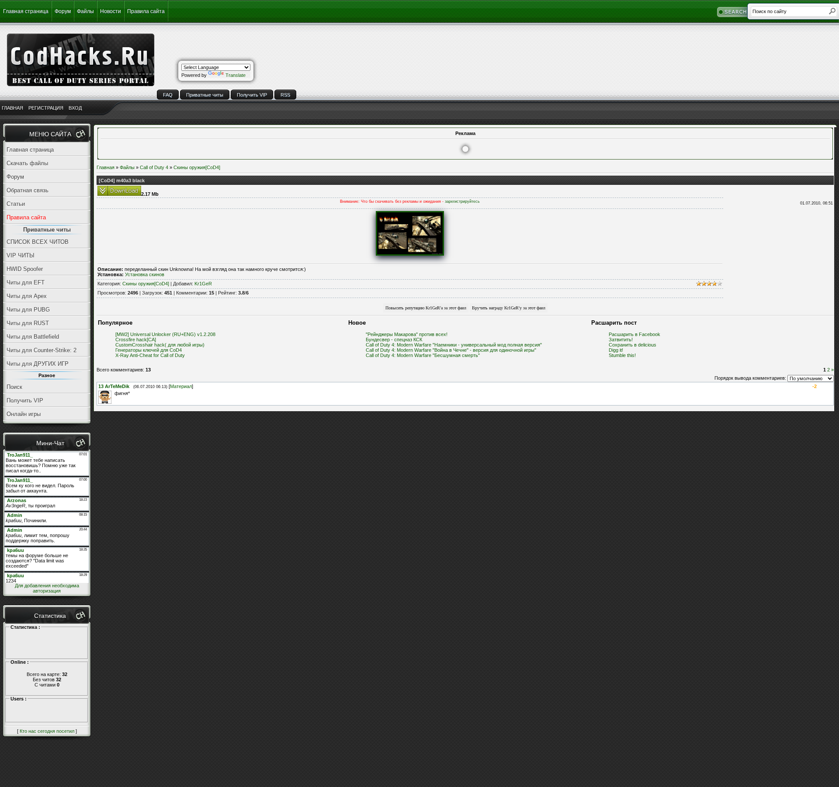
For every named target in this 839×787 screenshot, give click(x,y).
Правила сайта (146, 11)
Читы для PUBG (28, 309)
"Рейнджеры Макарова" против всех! (406, 334)
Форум (63, 11)
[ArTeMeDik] (113, 393)
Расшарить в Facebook (634, 334)
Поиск (14, 387)
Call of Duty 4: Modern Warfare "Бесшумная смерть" (423, 355)
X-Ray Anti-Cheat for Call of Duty (150, 355)
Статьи (16, 204)
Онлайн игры (24, 414)
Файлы (85, 11)
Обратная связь (28, 190)
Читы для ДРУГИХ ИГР (38, 364)
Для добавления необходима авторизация (47, 588)
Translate (235, 75)
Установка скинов (144, 274)
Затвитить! (621, 339)
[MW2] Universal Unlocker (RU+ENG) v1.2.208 (165, 334)
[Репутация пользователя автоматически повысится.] (425, 307)
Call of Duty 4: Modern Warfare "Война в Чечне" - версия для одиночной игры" (451, 350)
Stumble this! (622, 355)
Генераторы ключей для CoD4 (148, 350)
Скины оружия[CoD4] (196, 167)
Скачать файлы (27, 163)
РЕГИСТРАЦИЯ (45, 108)
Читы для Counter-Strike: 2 (41, 350)
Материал (181, 386)
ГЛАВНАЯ (12, 108)
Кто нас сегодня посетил (47, 731)
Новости (110, 11)
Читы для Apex (27, 296)
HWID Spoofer (25, 269)
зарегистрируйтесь (462, 201)
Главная (105, 167)
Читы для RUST (28, 323)
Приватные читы (204, 94)
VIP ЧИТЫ (21, 255)
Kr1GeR (203, 283)
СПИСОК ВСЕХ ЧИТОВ (38, 242)
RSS (285, 94)
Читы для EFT (26, 282)
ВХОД (75, 108)
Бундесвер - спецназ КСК (394, 339)
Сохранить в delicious (632, 344)
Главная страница (26, 11)
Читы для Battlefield (33, 336)
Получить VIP (252, 94)
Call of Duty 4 (154, 167)
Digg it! (616, 350)
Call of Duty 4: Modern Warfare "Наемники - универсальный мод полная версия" (454, 344)
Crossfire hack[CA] (135, 339)
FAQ (168, 94)
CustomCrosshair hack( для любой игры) (160, 344)
